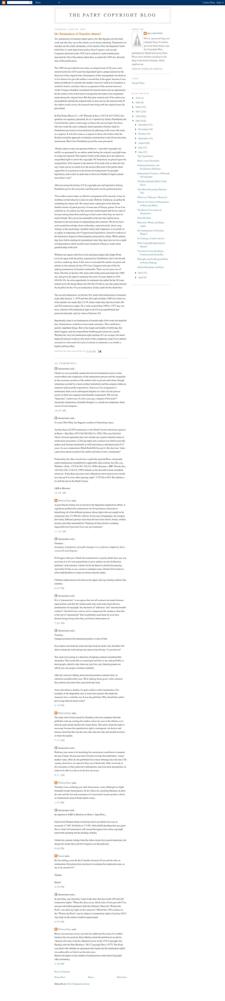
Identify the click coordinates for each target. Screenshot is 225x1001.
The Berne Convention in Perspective (149, 211)
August (142, 142)
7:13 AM (59, 740)
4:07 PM (59, 588)
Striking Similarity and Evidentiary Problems (149, 167)
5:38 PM (59, 963)
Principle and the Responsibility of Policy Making (152, 260)
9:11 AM (59, 775)
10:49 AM (60, 492)
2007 (138, 111)
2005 (138, 120)
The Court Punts (145, 156)
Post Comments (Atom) (78, 983)
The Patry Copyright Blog (112, 15)
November (143, 129)
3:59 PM (59, 886)
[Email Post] (100, 351)
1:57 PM (59, 802)
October (142, 133)
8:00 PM (59, 848)
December (143, 124)
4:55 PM (59, 921)
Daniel (61, 855)
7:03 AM (59, 623)
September (143, 138)
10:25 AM (60, 410)
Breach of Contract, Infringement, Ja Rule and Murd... (153, 203)
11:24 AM (60, 531)
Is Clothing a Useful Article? (151, 238)
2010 (138, 97)
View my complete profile (147, 69)
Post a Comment (62, 971)
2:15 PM (59, 705)
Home (91, 977)
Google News (138, 82)
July (140, 147)
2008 (138, 107)
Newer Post (59, 977)
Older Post (122, 977)
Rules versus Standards (148, 160)
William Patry (64, 500)
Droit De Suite (144, 217)
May (140, 272)
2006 (138, 116)
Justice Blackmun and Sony (150, 267)
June (140, 152)
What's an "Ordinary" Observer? (152, 197)
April (141, 277)
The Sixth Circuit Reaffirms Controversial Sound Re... (151, 252)
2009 (138, 102)
